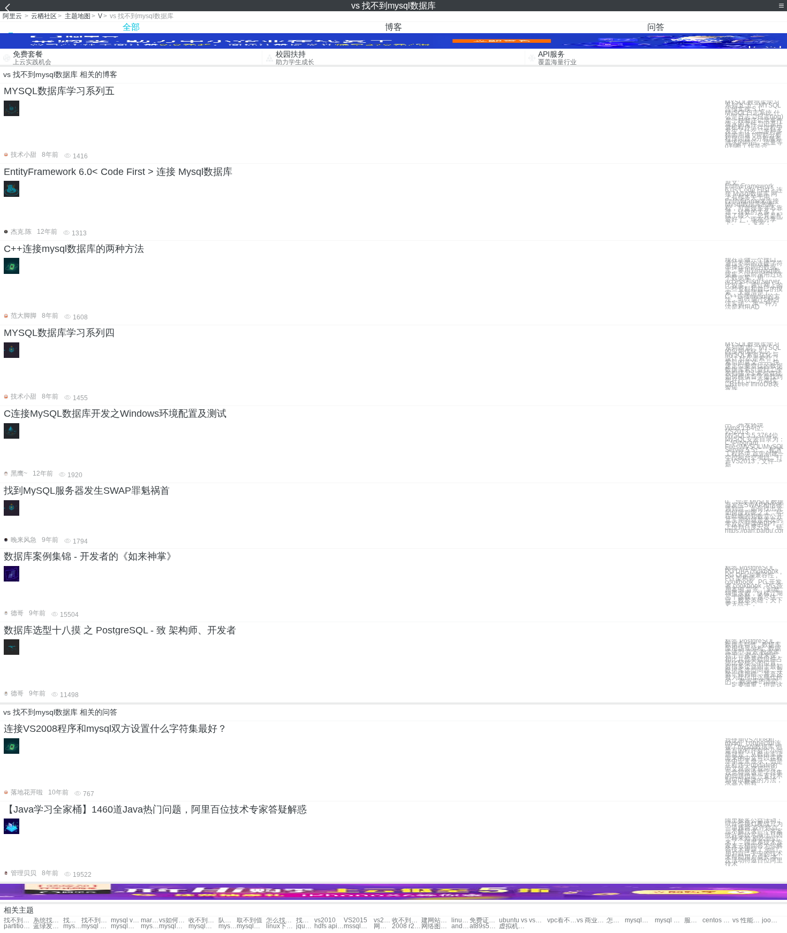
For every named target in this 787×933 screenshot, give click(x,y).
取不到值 (249, 920)
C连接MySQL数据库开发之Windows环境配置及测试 (115, 413)
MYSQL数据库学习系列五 (59, 91)
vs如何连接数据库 (173, 920)
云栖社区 (44, 16)
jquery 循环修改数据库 (305, 926)
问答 (655, 27)
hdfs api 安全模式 (329, 926)
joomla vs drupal (771, 920)
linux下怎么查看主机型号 (281, 926)
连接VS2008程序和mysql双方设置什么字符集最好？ (115, 728)
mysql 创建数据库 (96, 926)
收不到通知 (203, 920)
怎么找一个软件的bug (616, 920)
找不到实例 (18, 920)
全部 (131, 27)
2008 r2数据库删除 (406, 926)
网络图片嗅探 (436, 926)
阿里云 (12, 16)
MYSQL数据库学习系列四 (59, 332)
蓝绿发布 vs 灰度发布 (48, 926)
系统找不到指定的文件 (48, 920)
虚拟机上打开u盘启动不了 (513, 926)
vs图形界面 (538, 920)
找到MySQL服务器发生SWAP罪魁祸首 (87, 490)
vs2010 (325, 920)
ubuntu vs (513, 920)
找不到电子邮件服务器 (96, 920)
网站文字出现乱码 (383, 926)
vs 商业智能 (591, 920)
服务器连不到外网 (693, 920)
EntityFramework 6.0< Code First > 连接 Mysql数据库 (118, 171)
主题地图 (77, 16)
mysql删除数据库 (227, 926)
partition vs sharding (18, 926)
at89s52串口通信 (484, 926)
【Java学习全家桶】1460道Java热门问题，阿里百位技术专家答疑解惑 (155, 809)
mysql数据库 (639, 920)
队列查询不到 (227, 920)
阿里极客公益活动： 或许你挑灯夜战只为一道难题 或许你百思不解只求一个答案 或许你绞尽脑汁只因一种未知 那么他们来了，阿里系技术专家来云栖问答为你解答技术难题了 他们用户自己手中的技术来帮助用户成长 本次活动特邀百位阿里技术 (754, 842)
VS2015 (355, 920)
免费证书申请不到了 (484, 920)
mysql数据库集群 (203, 926)
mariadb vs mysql (150, 920)
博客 (393, 27)
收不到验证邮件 (406, 920)
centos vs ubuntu (717, 920)
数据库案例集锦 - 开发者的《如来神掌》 (90, 556)
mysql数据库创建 (125, 926)
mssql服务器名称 (358, 926)
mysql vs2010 (125, 920)
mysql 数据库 (669, 920)
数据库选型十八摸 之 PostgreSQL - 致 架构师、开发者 (120, 630)
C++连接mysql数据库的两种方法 (74, 248)
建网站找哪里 (436, 920)
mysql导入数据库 (173, 926)
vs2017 (383, 920)
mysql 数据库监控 (150, 926)
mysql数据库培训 (251, 926)
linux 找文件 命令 (460, 920)
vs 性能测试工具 (747, 920)
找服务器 (305, 920)
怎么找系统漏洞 (281, 920)
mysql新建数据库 (72, 926)
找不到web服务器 (72, 920)
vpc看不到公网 (562, 920)
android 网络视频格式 (460, 926)
